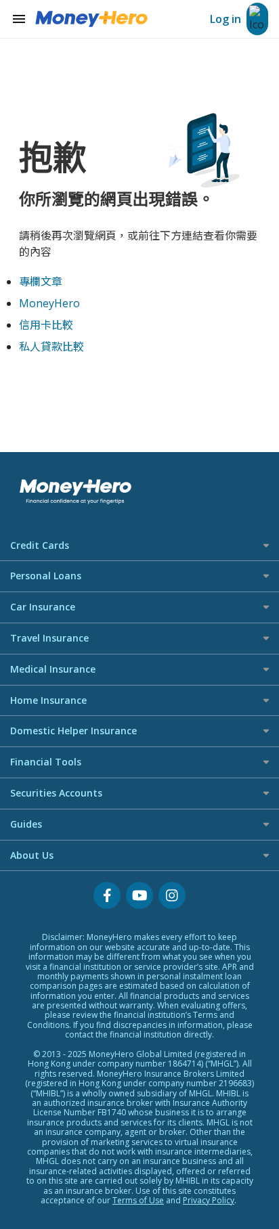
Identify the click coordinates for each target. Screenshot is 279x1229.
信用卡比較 (46, 324)
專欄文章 (40, 281)
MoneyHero (49, 303)
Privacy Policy (208, 1200)
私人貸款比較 (51, 346)
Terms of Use (138, 1200)
